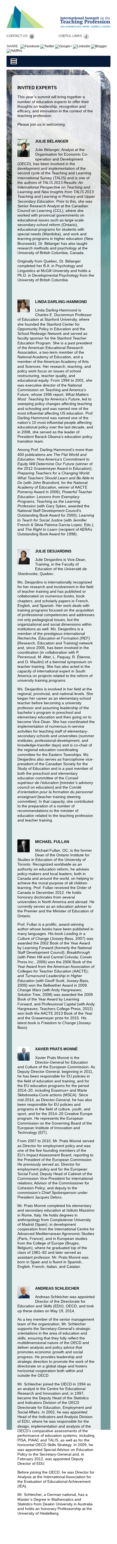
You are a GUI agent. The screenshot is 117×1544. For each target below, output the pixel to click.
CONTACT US (18, 36)
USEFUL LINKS (71, 36)
